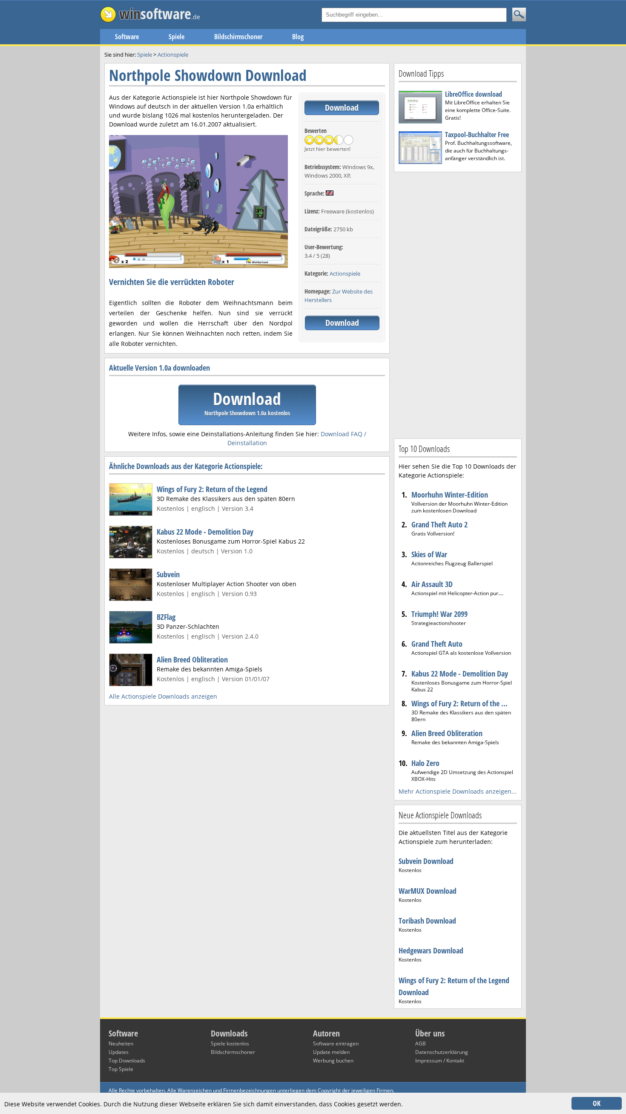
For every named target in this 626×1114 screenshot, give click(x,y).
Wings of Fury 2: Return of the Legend (212, 489)
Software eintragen (336, 1043)
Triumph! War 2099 (439, 614)
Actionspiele (345, 273)
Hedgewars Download (431, 950)
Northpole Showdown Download (208, 75)
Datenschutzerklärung (441, 1052)
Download (342, 107)
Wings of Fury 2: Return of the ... (459, 703)
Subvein (168, 574)
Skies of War (429, 554)
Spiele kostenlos (230, 1043)
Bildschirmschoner (238, 36)
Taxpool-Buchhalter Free (477, 134)
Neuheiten (121, 1043)
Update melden (331, 1052)
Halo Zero (425, 763)
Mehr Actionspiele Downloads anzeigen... (458, 791)
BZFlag (166, 617)
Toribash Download (427, 920)
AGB (420, 1043)
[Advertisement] (458, 304)
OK (596, 1103)
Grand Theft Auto (436, 644)
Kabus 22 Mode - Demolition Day (205, 532)
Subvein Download (426, 861)
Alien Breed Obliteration (192, 659)
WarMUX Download (428, 891)
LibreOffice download (473, 94)
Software (127, 36)
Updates (119, 1052)
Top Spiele (121, 1069)
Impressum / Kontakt (439, 1060)
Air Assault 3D (432, 584)
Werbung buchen (333, 1060)
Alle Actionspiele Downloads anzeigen (163, 696)
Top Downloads (127, 1060)
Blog (298, 36)
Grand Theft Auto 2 (439, 524)
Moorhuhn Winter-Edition (449, 494)
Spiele (176, 36)
